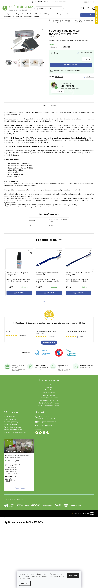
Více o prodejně (20, 488)
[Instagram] (44, 432)
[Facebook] (36, 432)
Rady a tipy (49, 390)
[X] (40, 432)
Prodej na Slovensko (11, 424)
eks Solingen (59, 77)
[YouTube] (47, 432)
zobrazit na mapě (11, 473)
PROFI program (9, 416)
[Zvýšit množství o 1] (89, 59)
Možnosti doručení (86, 53)
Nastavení (25, 583)
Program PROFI (40, 365)
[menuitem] (5, 14)
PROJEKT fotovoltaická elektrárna (49, 406)
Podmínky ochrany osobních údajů (15, 432)
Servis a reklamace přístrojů (49, 400)
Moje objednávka (49, 392)
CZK (85, 2)
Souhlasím (73, 575)
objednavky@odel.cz (46, 425)
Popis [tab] (44, 105)
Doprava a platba (10, 419)
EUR (91, 2)
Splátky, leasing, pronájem (13, 430)
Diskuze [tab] (53, 105)
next (93, 271)
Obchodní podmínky (11, 422)
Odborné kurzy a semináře (18, 366)
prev (5, 271)
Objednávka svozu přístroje (49, 398)
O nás (49, 385)
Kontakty (49, 387)
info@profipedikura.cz (47, 422)
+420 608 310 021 (40, 2)
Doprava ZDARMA (86, 365)
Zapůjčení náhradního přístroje (49, 403)
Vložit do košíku (73, 65)
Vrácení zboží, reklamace (12, 427)
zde (28, 578)
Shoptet (76, 513)
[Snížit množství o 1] (83, 59)
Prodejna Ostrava (49, 395)
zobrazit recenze (49, 342)
